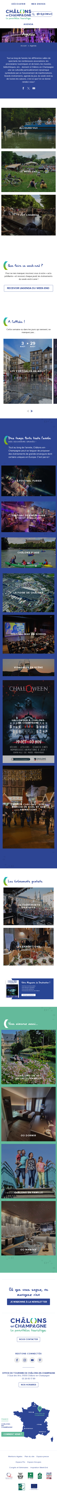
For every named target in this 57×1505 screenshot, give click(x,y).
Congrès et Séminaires (18, 1467)
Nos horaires (28, 1385)
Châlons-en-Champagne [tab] (6, 1425)
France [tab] (4, 1419)
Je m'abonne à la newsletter (28, 1301)
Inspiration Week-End (39, 1467)
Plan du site (29, 1456)
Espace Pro (20, 1462)
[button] (34, 13)
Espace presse (43, 1456)
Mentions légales (15, 1456)
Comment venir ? (12, 1434)
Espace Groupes (34, 1462)
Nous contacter (28, 1339)
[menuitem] (18, 4)
